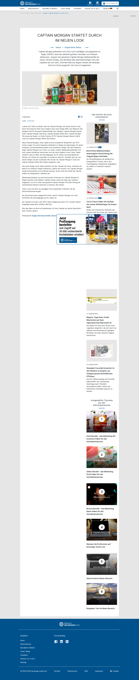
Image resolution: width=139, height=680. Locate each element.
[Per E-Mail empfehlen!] (81, 117)
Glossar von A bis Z (92, 9)
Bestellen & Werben (49, 9)
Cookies (115, 671)
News (22, 9)
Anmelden (77, 9)
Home (22, 13)
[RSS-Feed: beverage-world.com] (66, 641)
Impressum (99, 671)
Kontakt (57, 671)
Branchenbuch (33, 9)
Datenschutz (72, 671)
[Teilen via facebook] (79, 117)
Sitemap (23, 662)
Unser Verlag (65, 9)
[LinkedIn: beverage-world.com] (61, 641)
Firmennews (30, 121)
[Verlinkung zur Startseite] (30, 3)
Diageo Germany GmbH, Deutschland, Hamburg (51, 216)
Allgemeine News (36, 13)
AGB (86, 671)
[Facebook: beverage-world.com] (55, 641)
